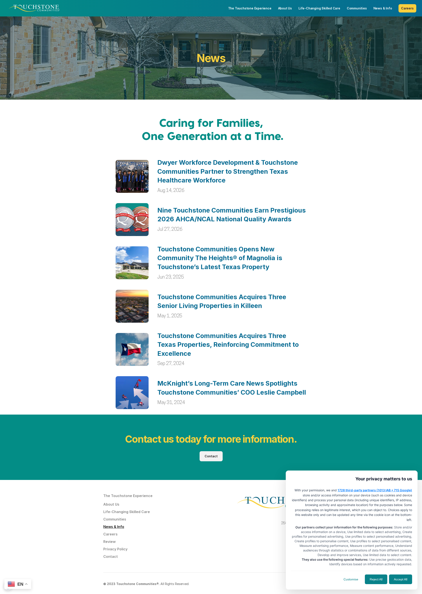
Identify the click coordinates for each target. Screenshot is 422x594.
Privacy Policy (115, 549)
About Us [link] (285, 8)
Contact (110, 556)
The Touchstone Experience (128, 496)
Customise (351, 579)
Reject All (376, 579)
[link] (34, 8)
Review (109, 541)
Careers (110, 534)
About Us (111, 504)
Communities (114, 519)
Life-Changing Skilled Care (126, 512)
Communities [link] (357, 8)
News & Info (113, 526)
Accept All (400, 579)
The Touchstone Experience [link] (249, 8)
